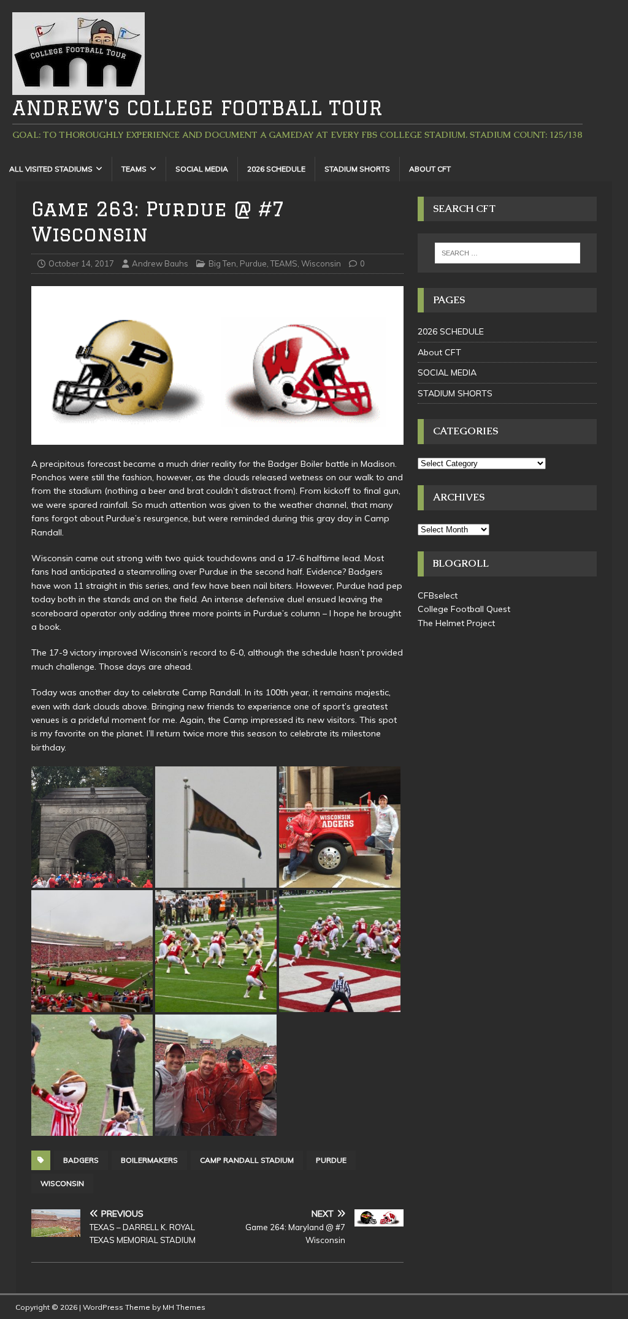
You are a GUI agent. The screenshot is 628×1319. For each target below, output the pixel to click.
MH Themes (184, 1307)
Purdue (253, 263)
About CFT (430, 168)
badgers (81, 1160)
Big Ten (222, 263)
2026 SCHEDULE (276, 168)
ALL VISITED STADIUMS (51, 168)
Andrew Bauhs (160, 263)
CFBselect (438, 595)
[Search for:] (507, 253)
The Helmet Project (456, 623)
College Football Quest (464, 608)
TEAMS (134, 168)
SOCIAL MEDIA (201, 168)
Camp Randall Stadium (247, 1160)
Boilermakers (149, 1160)
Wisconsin (321, 263)
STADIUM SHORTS (357, 168)
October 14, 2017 (81, 263)
